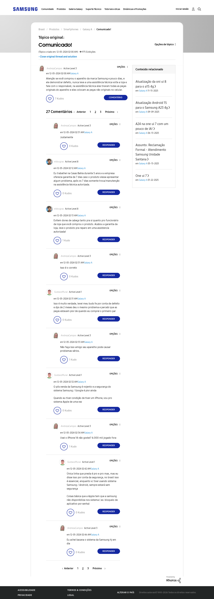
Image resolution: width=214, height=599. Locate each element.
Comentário (115, 97)
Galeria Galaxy (76, 9)
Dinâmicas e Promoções (134, 9)
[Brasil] (25, 8)
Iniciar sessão (182, 9)
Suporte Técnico (93, 9)
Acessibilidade (26, 590)
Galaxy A (74, 73)
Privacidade (25, 595)
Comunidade (47, 9)
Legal (70, 595)
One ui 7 (141, 176)
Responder (108, 145)
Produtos (61, 9)
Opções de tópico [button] (164, 44)
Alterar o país (125, 592)
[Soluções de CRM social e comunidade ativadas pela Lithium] (174, 579)
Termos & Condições (79, 590)
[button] (122, 67)
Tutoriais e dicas (112, 9)
